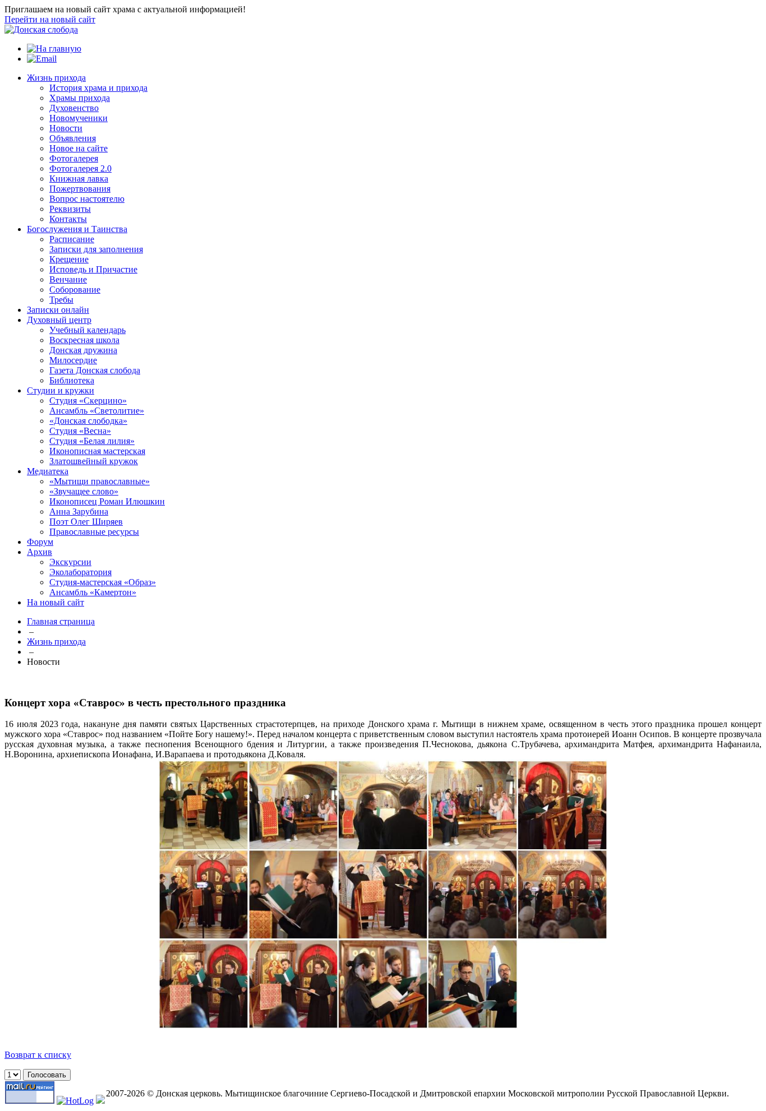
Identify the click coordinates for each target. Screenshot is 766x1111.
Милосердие (73, 360)
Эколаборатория (80, 572)
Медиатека (47, 471)
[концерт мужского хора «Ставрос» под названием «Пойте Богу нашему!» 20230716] (383, 1025)
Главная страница (61, 621)
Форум (40, 542)
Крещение (69, 259)
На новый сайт (55, 602)
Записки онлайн (58, 309)
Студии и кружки (60, 390)
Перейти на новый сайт (49, 19)
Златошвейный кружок (93, 461)
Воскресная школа (84, 340)
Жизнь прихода (56, 77)
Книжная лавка (78, 178)
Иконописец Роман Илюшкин (107, 501)
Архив (39, 552)
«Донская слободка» (88, 420)
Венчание (68, 279)
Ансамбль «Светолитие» (96, 410)
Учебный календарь (87, 330)
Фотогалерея (73, 158)
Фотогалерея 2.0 (80, 168)
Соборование (74, 289)
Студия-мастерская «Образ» (102, 582)
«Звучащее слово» (83, 491)
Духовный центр (59, 320)
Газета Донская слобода (94, 370)
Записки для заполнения (96, 249)
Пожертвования (79, 188)
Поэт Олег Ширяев (86, 521)
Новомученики (78, 118)
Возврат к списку (37, 1054)
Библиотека (71, 380)
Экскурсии (70, 562)
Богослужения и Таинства (77, 229)
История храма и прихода (98, 87)
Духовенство (74, 108)
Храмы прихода (79, 98)
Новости (65, 128)
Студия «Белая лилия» (92, 441)
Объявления (72, 138)
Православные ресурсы (94, 531)
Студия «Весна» (80, 431)
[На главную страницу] (41, 29)
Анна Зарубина (78, 511)
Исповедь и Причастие (93, 269)
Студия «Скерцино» (88, 400)
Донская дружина (83, 350)
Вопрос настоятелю (86, 198)
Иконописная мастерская (97, 451)
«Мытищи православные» (99, 481)
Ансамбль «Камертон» (92, 592)
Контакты (68, 219)
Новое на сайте (78, 148)
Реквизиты (70, 209)
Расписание (71, 239)
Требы (61, 299)
